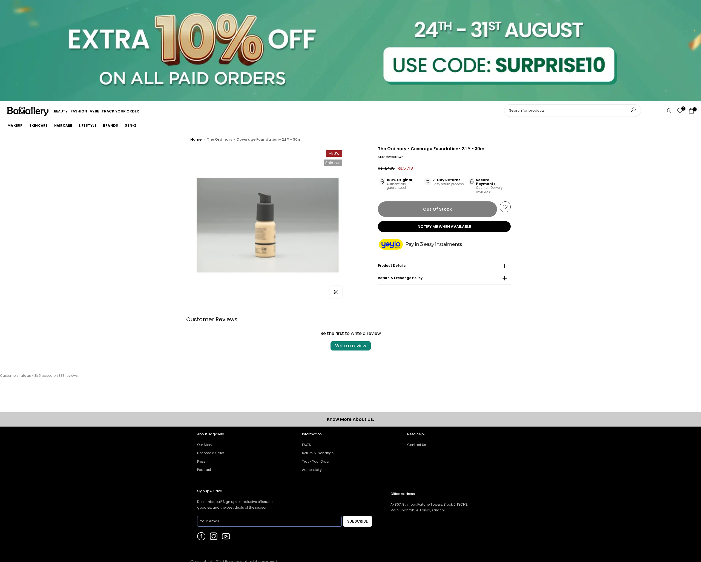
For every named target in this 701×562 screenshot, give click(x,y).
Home (196, 139)
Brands (110, 125)
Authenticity (312, 469)
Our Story (204, 444)
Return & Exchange (318, 453)
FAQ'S (306, 444)
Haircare (63, 125)
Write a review (350, 346)
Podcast (204, 469)
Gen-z (130, 125)
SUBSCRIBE (357, 521)
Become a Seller (210, 453)
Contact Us (416, 444)
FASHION (79, 111)
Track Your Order (315, 461)
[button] (426, 244)
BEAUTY (61, 111)
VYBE (94, 111)
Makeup (15, 125)
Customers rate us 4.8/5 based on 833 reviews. (39, 375)
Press (201, 461)
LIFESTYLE (87, 125)
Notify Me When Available (444, 226)
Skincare (38, 125)
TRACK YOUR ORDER (120, 111)
